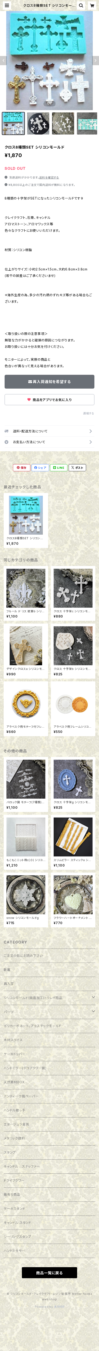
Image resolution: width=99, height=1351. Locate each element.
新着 (7, 970)
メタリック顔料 (14, 1138)
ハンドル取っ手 (14, 1110)
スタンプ (10, 1152)
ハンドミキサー (14, 1251)
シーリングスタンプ (17, 1237)
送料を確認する (49, 177)
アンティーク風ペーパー (21, 1096)
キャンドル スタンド (17, 1223)
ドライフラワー (14, 1180)
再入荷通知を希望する (52, 381)
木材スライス (13, 1040)
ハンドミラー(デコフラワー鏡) (25, 1068)
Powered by (44, 1306)
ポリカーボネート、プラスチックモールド (32, 1026)
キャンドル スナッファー (22, 1166)
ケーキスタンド (14, 1208)
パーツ (8, 1012)
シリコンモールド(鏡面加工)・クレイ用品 (33, 998)
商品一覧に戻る (49, 1273)
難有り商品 (12, 1194)
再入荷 (9, 984)
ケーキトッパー (15, 1054)
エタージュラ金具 (16, 1124)
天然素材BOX (14, 1082)
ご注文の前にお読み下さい (23, 956)
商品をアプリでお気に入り (51, 400)
